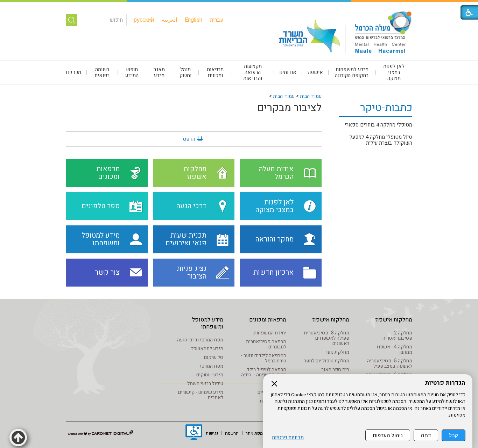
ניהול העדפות (388, 435)
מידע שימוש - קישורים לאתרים (200, 395)
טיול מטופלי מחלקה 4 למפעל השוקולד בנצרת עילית (381, 140)
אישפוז (315, 72)
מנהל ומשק (185, 72)
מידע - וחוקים (209, 374)
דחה (426, 435)
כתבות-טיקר (386, 108)
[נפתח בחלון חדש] (193, 433)
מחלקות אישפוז (393, 320)
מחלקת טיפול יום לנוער (326, 360)
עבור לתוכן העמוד (239, 7)
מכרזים (73, 72)
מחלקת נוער (337, 352)
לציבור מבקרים (289, 108)
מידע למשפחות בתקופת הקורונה (352, 72)
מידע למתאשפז (207, 348)
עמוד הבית (311, 96)
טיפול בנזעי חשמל (205, 383)
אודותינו (287, 72)
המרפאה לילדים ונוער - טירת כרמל (263, 358)
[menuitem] (217, 20)
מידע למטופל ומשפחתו (207, 323)
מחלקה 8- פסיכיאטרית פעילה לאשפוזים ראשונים (326, 338)
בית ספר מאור (335, 369)
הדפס (189, 139)
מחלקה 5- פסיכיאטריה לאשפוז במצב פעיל (389, 363)
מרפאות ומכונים (215, 72)
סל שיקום (213, 357)
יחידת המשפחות (269, 333)
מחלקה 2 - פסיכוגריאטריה (397, 335)
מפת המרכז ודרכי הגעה (200, 340)
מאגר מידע (159, 72)
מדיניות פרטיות (288, 437)
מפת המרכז (211, 366)
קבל (453, 435)
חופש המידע (132, 72)
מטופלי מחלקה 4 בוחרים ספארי (378, 125)
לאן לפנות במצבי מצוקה (394, 72)
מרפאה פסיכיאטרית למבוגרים (266, 344)
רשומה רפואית (102, 72)
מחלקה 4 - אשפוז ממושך (394, 349)
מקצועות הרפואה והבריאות (252, 72)
